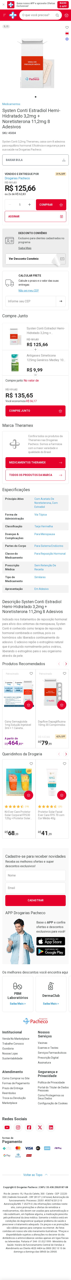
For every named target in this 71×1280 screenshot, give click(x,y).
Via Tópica (40, 514)
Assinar (14, 216)
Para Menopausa (44, 534)
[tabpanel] (35, 63)
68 (11, 833)
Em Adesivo (41, 588)
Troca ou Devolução (14, 1098)
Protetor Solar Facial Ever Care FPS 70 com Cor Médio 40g (51, 815)
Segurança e (48, 1074)
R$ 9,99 (35, 370)
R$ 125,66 (37, 344)
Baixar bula (14, 159)
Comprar (46, 204)
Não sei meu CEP (29, 290)
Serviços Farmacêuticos (52, 1052)
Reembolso (9, 1093)
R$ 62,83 (20, 194)
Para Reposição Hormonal (50, 553)
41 (45, 833)
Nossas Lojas (10, 1053)
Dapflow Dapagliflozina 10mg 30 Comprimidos (52, 723)
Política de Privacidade (51, 1082)
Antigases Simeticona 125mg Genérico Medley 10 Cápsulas (45, 358)
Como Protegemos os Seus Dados (51, 1097)
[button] (35, 63)
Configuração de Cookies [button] (53, 1103)
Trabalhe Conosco (13, 1043)
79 (45, 743)
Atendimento (12, 1072)
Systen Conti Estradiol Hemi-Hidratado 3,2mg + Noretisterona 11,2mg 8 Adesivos (46, 331)
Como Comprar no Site (16, 1078)
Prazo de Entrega (12, 1088)
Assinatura (44, 1062)
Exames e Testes (48, 1047)
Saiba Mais (24, 248)
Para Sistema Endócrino (48, 545)
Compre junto (19, 410)
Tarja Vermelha (43, 526)
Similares (40, 577)
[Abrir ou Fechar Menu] (4, 15)
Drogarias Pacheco (17, 178)
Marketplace (9, 1102)
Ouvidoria (8, 1048)
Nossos (45, 1034)
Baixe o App (63, 5)
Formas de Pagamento (16, 1083)
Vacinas (42, 1042)
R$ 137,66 (44, 736)
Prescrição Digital (48, 1057)
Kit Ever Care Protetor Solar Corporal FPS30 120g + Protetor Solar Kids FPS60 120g (17, 815)
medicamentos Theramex (27, 462)
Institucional (12, 1032)
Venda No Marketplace (15, 1038)
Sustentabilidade (12, 1058)
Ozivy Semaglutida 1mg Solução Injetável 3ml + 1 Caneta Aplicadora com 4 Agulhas (18, 725)
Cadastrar (36, 900)
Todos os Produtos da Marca (30, 475)
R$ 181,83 (33, 339)
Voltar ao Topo (33, 1175)
